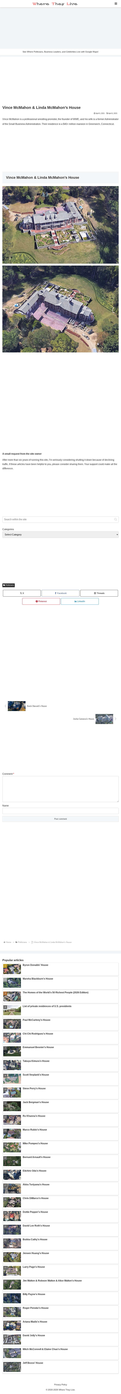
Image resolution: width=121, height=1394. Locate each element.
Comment (8, 774)
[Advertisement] (60, 28)
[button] (115, 519)
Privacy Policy (60, 1384)
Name (5, 805)
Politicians (10, 585)
